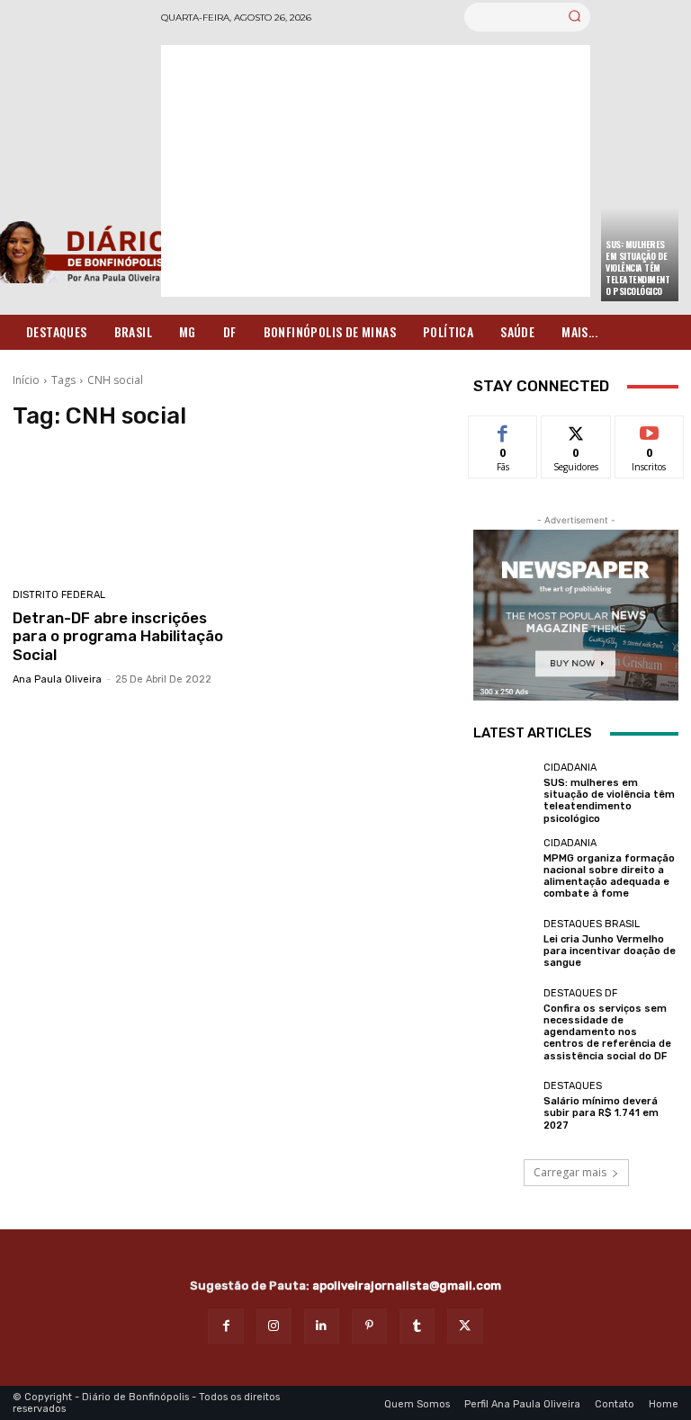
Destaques (572, 1086)
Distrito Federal (59, 595)
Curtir (503, 429)
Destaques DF (580, 993)
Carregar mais (570, 1172)
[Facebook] (225, 1326)
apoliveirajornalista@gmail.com (406, 1285)
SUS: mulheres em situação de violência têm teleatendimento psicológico (637, 267)
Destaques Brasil (591, 924)
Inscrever (650, 429)
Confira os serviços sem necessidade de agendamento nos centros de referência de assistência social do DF (607, 1032)
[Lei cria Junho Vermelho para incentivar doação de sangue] (503, 944)
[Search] (574, 17)
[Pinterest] (369, 1326)
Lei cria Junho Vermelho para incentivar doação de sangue (609, 951)
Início (26, 380)
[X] (464, 1326)
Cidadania (570, 768)
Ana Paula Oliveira (57, 679)
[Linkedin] (321, 1326)
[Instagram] (274, 1326)
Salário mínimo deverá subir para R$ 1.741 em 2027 (601, 1112)
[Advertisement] (375, 171)
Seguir (576, 429)
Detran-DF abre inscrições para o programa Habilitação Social (118, 636)
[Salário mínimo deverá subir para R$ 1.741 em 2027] (503, 1106)
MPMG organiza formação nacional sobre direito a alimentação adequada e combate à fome (609, 876)
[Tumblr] (417, 1326)
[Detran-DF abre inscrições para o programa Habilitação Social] (118, 511)
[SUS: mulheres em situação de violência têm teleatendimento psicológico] (503, 793)
